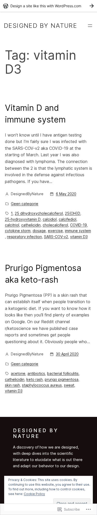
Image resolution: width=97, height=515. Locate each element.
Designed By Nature (40, 25)
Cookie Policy (34, 494)
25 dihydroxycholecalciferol (39, 213)
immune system (78, 230)
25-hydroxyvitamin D (23, 219)
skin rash (12, 385)
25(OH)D (72, 213)
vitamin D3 (79, 236)
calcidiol (50, 219)
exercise (55, 230)
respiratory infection (24, 236)
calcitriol (12, 225)
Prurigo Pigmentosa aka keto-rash (43, 274)
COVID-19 (78, 225)
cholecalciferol (55, 225)
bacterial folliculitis (63, 373)
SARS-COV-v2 (56, 236)
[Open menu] (90, 26)
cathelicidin (31, 225)
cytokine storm (18, 230)
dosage (39, 230)
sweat (69, 385)
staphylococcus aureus (42, 385)
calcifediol (67, 219)
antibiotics (36, 373)
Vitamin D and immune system (35, 114)
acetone (18, 373)
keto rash (34, 379)
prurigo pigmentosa (61, 379)
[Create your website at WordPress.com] (48, 6)
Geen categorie (24, 203)
